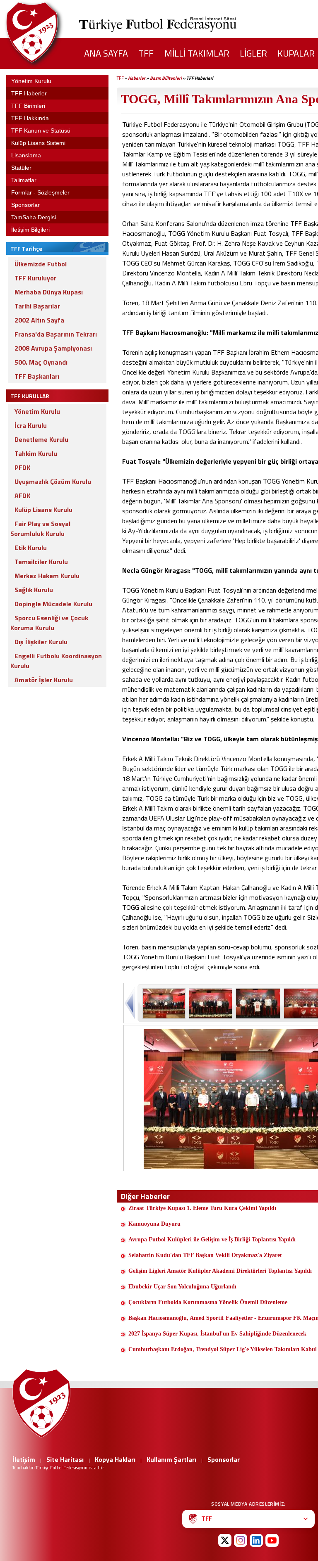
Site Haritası (65, 1459)
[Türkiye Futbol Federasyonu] (45, 32)
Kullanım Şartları (171, 1459)
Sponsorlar (223, 1459)
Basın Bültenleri (166, 78)
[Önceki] (130, 1003)
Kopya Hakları (115, 1459)
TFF (120, 78)
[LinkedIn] (256, 1540)
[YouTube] (272, 1540)
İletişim (23, 1459)
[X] (224, 1540)
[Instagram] (240, 1540)
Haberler (136, 78)
